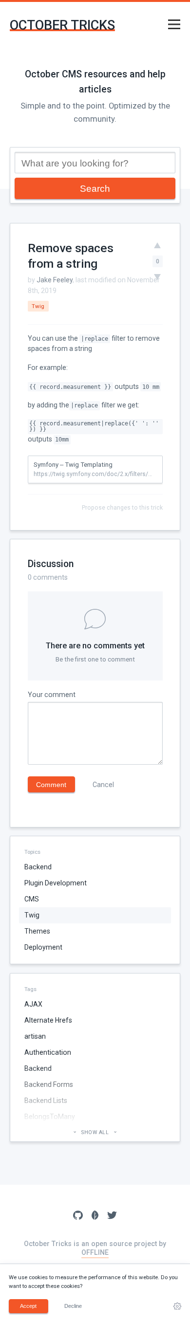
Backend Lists (45, 1100)
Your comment (52, 694)
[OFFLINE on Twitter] (112, 1216)
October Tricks (62, 25)
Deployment (43, 947)
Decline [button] (73, 1306)
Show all (95, 1132)
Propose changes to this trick (122, 507)
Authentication (47, 1052)
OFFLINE (95, 1252)
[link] (177, 1306)
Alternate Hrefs (48, 1020)
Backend (38, 867)
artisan (35, 1036)
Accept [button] (28, 1306)
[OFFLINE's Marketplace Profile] (95, 1216)
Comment (51, 785)
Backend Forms (48, 1084)
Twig (31, 915)
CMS (31, 899)
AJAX (33, 1004)
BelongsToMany (49, 1116)
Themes (37, 931)
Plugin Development (55, 883)
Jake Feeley (55, 280)
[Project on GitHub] (78, 1216)
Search (95, 188)
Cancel (103, 785)
